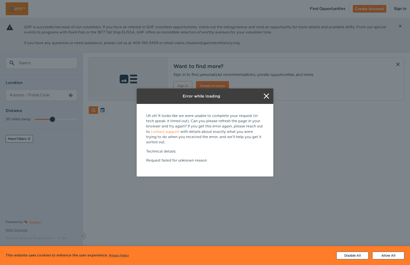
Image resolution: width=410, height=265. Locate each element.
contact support (165, 132)
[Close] (266, 96)
